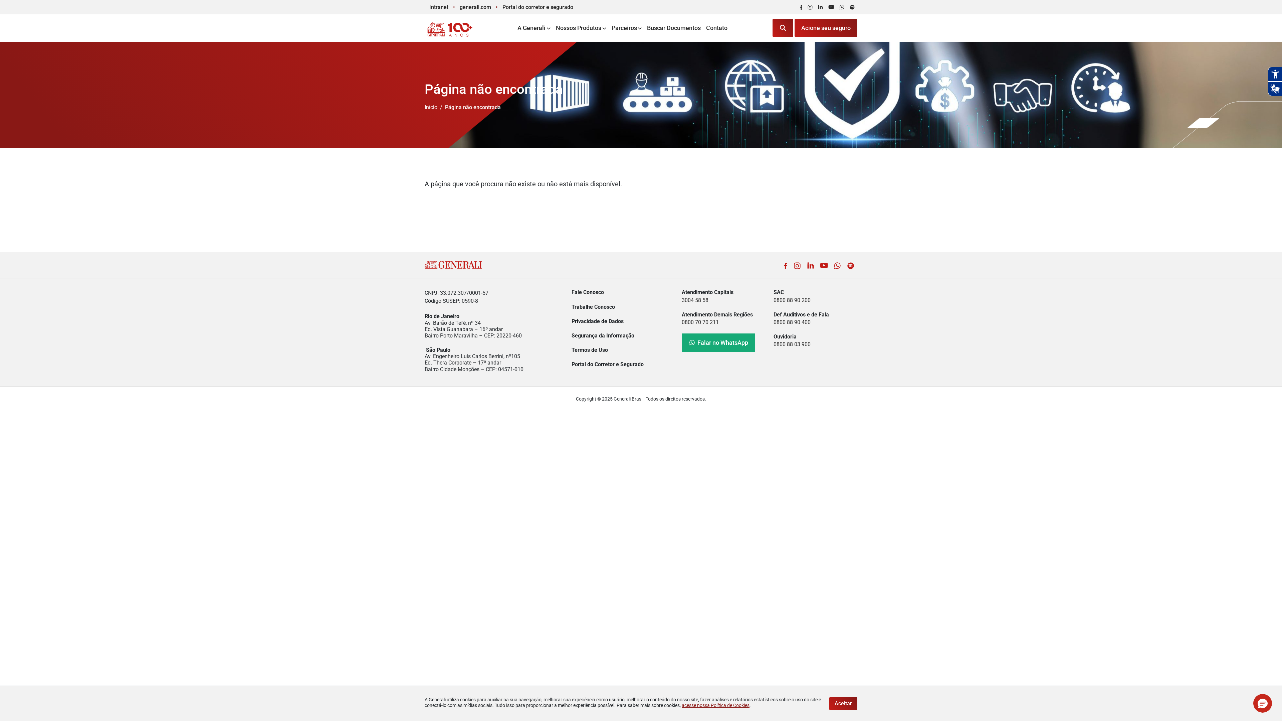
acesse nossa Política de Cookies (716, 705)
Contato (716, 27)
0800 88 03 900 (792, 344)
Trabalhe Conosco (593, 307)
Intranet (438, 7)
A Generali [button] (531, 27)
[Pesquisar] (783, 28)
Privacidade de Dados (598, 321)
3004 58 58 (695, 300)
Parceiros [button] (624, 27)
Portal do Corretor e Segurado (608, 364)
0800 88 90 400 (792, 322)
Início (431, 107)
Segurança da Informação (603, 335)
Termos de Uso (590, 350)
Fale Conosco (588, 292)
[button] (1262, 703)
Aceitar (843, 703)
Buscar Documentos (674, 27)
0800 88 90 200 (792, 300)
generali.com (475, 7)
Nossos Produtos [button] (578, 27)
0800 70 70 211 (700, 322)
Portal (537, 7)
